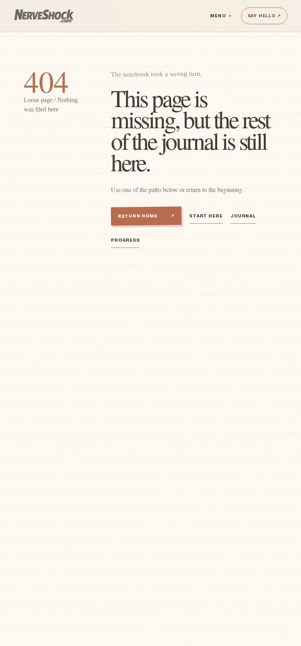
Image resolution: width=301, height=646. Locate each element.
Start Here (206, 216)
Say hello (264, 15)
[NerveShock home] (44, 16)
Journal (243, 216)
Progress (125, 240)
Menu (217, 15)
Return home (146, 216)
